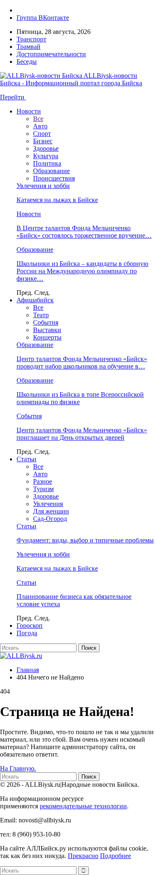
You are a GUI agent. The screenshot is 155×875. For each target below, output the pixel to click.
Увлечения (48, 503)
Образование (51, 170)
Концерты (47, 337)
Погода (27, 632)
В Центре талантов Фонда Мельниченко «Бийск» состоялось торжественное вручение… (84, 231)
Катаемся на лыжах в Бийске (57, 199)
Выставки (47, 329)
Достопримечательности (51, 54)
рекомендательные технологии (83, 806)
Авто (40, 126)
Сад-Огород (50, 518)
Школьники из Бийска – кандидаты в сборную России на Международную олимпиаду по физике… (82, 271)
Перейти (13, 97)
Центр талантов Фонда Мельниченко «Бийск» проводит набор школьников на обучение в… (82, 362)
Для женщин (51, 511)
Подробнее (115, 855)
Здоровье (46, 148)
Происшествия (54, 178)
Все (38, 118)
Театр (41, 314)
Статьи (26, 459)
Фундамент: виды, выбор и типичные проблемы (85, 540)
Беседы (27, 61)
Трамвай (29, 46)
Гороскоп (30, 625)
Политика (47, 163)
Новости (29, 111)
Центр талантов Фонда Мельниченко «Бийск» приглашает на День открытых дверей (82, 434)
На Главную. (18, 768)
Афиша (35, 300)
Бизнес (42, 141)
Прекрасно (83, 855)
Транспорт (31, 39)
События (45, 322)
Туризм (43, 488)
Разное (42, 481)
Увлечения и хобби (43, 185)
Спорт (42, 133)
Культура (45, 155)
